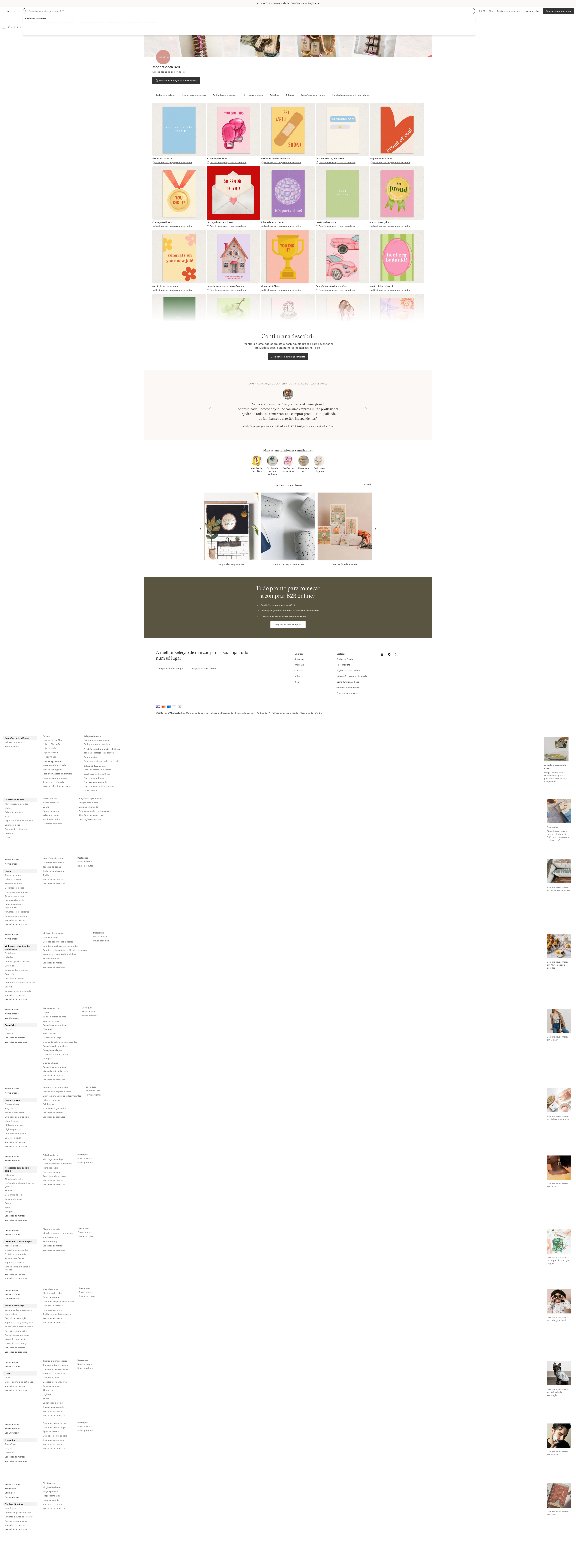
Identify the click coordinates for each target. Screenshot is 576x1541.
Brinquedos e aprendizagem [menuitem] (19, 1326)
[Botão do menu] (4, 27)
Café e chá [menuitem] (10, 965)
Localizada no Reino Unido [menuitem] (97, 774)
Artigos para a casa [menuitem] (88, 802)
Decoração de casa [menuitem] (14, 799)
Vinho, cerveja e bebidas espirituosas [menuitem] (17, 947)
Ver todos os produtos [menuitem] (16, 924)
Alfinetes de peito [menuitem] (14, 1179)
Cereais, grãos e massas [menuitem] (17, 961)
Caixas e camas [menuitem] (51, 1386)
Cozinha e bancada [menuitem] (88, 806)
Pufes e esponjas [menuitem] (51, 1100)
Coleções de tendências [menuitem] (17, 738)
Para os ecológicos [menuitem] (52, 769)
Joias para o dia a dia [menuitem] (53, 782)
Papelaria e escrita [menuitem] (14, 1262)
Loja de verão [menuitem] (49, 748)
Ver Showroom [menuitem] (12, 1018)
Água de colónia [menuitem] (51, 1431)
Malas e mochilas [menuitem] (51, 1008)
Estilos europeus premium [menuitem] (97, 744)
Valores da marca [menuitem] (13, 742)
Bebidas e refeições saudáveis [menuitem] (99, 752)
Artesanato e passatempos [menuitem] (18, 1241)
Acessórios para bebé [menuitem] (16, 1331)
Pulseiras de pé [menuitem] (50, 1155)
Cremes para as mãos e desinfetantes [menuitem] (62, 1095)
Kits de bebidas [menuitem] (51, 958)
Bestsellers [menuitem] (10, 1488)
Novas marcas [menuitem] (50, 798)
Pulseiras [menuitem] (9, 1175)
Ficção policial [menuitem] (50, 1491)
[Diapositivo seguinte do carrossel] (366, 408)
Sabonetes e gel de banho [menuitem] (56, 1108)
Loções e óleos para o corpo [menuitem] (57, 1091)
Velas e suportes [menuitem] (51, 815)
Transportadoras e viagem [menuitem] (56, 1365)
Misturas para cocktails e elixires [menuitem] (59, 954)
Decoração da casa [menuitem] (52, 823)
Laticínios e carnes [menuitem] (14, 978)
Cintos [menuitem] (46, 1012)
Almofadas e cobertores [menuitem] (91, 815)
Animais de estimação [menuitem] (16, 829)
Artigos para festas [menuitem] (14, 1258)
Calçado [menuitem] (9, 1029)
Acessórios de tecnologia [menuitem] (55, 1046)
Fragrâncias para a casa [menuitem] (91, 798)
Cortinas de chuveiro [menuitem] (53, 871)
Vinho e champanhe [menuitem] (53, 933)
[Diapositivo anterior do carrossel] (210, 408)
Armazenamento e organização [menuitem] (94, 811)
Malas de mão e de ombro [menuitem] (56, 1071)
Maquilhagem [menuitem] (12, 1121)
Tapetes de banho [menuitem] (52, 866)
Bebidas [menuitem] (9, 957)
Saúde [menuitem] (46, 1398)
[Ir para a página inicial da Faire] (11, 11)
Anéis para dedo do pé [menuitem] (54, 1176)
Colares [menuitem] (8, 1203)
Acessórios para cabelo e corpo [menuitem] (18, 1169)
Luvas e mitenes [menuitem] (51, 1021)
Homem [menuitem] (9, 833)
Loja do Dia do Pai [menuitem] (52, 744)
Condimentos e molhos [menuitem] (16, 970)
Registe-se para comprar (558, 11)
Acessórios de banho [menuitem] (53, 858)
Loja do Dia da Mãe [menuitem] (52, 740)
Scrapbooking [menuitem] (50, 1241)
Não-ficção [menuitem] (10, 1508)
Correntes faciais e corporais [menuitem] (57, 1163)
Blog (491, 11)
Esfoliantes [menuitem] (48, 1104)
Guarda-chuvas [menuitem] (50, 1063)
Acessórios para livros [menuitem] (16, 1521)
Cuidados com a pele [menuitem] (15, 1133)
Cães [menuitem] (7, 1377)
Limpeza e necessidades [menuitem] (55, 1369)
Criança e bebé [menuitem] (12, 824)
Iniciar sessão (531, 11)
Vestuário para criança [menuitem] (16, 1343)
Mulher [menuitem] (8, 808)
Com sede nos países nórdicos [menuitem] (99, 786)
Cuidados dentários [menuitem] (53, 1305)
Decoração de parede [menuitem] (90, 819)
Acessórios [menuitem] (10, 1025)
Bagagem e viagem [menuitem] (53, 1050)
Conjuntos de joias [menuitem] (14, 1194)
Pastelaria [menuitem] (10, 953)
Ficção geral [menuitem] (49, 1483)
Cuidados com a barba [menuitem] (54, 1423)
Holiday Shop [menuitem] (49, 756)
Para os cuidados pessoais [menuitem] (56, 786)
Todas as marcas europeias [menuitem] (97, 769)
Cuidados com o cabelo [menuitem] (17, 1116)
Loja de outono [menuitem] (50, 752)
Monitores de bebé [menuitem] (52, 1293)
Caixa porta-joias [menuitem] (13, 1199)
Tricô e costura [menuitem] (50, 1237)
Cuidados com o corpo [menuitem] (54, 1427)
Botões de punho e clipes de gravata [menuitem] (19, 1185)
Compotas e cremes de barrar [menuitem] (20, 982)
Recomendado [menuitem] (12, 746)
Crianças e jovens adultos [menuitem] (18, 1512)
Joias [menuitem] (7, 816)
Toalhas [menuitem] (47, 875)
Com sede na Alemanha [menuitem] (96, 782)
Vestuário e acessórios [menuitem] (54, 1373)
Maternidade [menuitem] (11, 1314)
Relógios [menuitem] (47, 1058)
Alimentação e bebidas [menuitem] (16, 804)
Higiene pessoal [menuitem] (13, 1129)
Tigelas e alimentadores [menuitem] (55, 1360)
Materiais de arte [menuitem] (51, 1229)
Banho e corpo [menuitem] (12, 1100)
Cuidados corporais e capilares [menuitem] (59, 1301)
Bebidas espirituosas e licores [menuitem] (58, 941)
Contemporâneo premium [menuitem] (97, 740)
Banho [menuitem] (46, 806)
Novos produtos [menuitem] (51, 802)
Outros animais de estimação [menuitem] (19, 1381)
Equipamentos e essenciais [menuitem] (18, 1310)
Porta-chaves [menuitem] (49, 1033)
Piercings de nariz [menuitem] (52, 1172)
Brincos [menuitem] (8, 1190)
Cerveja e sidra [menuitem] (50, 937)
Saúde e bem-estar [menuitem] (14, 1112)
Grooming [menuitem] (10, 1440)
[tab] (165, 95)
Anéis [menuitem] (7, 1207)
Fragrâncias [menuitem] (11, 1108)
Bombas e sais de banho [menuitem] (55, 1087)
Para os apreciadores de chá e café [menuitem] (101, 761)
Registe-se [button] (313, 3)
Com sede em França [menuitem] (94, 778)
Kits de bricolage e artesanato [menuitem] (58, 1233)
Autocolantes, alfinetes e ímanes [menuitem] (17, 1268)
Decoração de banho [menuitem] (53, 862)
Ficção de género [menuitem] (51, 1487)
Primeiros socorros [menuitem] (52, 1310)
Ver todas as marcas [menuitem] (15, 920)
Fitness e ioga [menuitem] (12, 1104)
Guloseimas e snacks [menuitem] (53, 1407)
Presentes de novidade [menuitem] (54, 765)
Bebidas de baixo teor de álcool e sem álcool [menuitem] (66, 950)
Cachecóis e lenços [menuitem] (53, 1037)
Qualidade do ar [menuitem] (51, 1289)
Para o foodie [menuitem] (90, 757)
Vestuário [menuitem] (9, 1033)
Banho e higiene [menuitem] (51, 1297)
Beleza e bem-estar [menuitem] (14, 812)
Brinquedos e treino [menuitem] (53, 1402)
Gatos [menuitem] (8, 1373)
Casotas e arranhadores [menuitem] (55, 1381)
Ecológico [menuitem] (10, 1492)
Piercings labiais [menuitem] (51, 1167)
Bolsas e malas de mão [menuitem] (54, 1016)
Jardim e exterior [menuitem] (51, 819)
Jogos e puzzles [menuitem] (13, 1245)
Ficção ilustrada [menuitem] (51, 1500)
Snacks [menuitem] (8, 986)
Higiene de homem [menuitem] (14, 1125)
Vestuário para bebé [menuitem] (15, 1339)
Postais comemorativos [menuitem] (16, 1254)
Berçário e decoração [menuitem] (15, 1318)
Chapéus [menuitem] (47, 1029)
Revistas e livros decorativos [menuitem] (19, 1516)
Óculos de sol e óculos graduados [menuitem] (60, 1042)
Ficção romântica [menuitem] (51, 1495)
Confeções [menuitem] (10, 974)
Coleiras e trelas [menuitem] (51, 1377)
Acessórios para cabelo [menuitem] (54, 1025)
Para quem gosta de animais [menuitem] (57, 773)
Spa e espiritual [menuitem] (13, 1137)
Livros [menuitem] (8, 837)
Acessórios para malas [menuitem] (54, 1067)
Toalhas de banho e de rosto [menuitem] (57, 1314)
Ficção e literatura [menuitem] (14, 1504)
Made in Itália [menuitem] (90, 790)
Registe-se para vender (508, 11)
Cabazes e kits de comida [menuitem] (18, 991)
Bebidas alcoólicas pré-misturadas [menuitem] (60, 946)
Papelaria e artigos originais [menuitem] (19, 820)
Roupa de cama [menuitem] (51, 811)
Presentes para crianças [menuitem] (55, 778)
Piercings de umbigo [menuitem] (53, 1159)
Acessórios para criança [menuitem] (17, 1335)
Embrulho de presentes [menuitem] (16, 1250)
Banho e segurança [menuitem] (15, 1305)
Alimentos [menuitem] (48, 1390)
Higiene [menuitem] (47, 1394)
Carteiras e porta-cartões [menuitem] (55, 1054)
